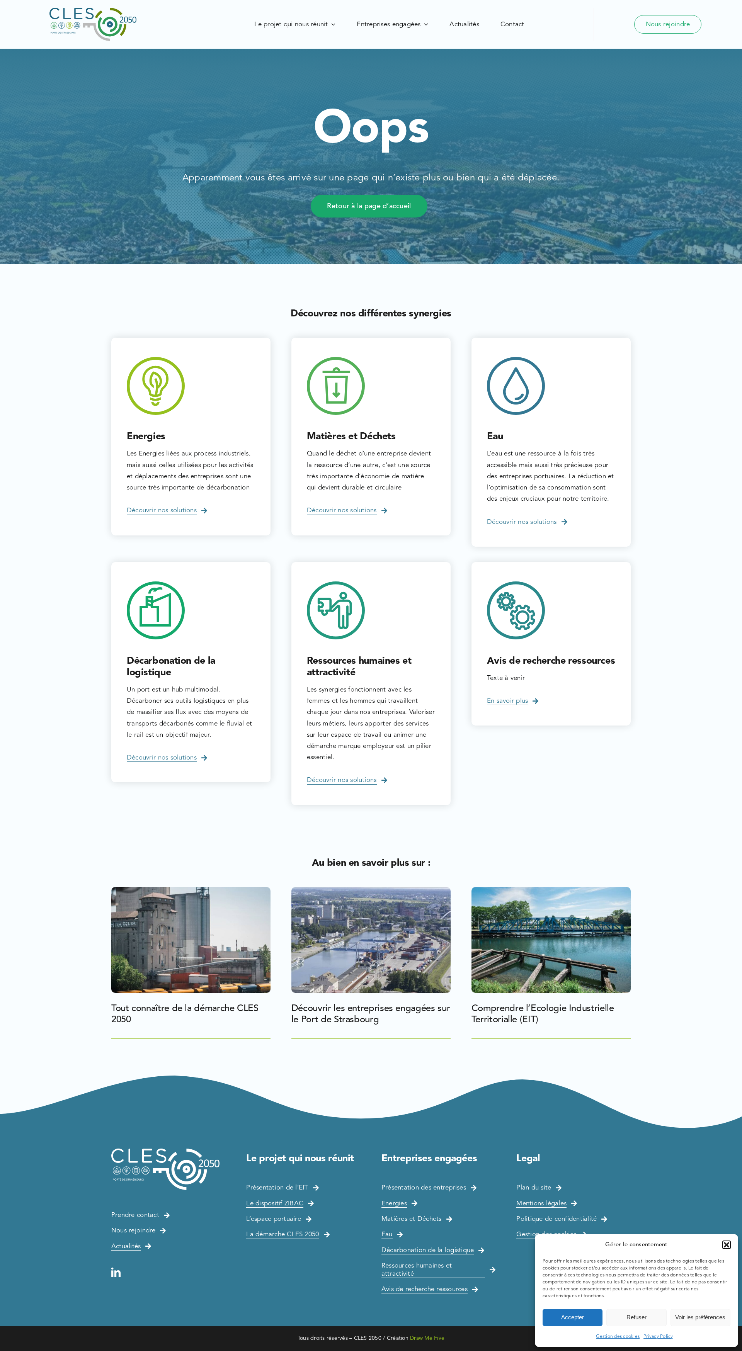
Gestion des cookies (618, 1336)
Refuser (636, 1317)
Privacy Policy (658, 1336)
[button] (726, 1245)
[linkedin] (116, 1272)
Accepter (572, 1317)
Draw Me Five (427, 1338)
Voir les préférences (700, 1317)
